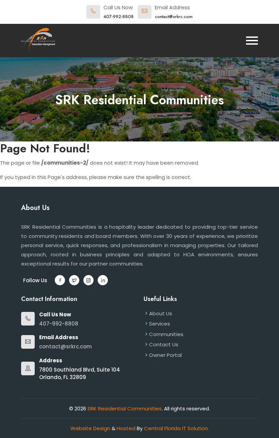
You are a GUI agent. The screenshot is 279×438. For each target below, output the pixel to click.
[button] (60, 280)
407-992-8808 (118, 16)
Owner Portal (165, 355)
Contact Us (163, 344)
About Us (160, 313)
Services (159, 323)
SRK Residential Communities (124, 408)
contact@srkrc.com (174, 16)
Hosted (127, 428)
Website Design (91, 428)
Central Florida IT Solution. (176, 428)
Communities (166, 334)
